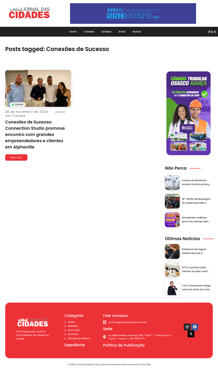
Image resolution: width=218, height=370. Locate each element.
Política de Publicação (124, 345)
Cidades (18, 104)
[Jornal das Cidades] (29, 12)
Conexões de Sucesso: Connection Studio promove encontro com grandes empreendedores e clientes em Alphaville (35, 134)
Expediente (75, 345)
